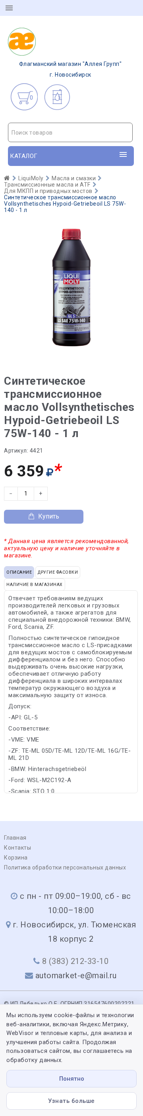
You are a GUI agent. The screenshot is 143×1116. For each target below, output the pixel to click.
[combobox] (70, 132)
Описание (19, 572)
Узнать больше (71, 1100)
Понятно (71, 1078)
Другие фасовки (58, 572)
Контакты (17, 847)
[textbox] (70, 132)
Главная (15, 838)
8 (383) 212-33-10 (75, 961)
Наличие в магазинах (34, 584)
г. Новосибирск (70, 69)
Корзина (16, 857)
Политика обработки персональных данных (65, 867)
